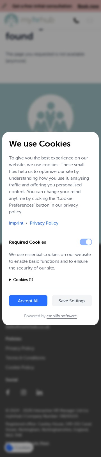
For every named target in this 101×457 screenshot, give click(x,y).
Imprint (16, 223)
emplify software (62, 315)
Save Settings (72, 300)
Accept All (28, 300)
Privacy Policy (44, 223)
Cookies (23, 279)
